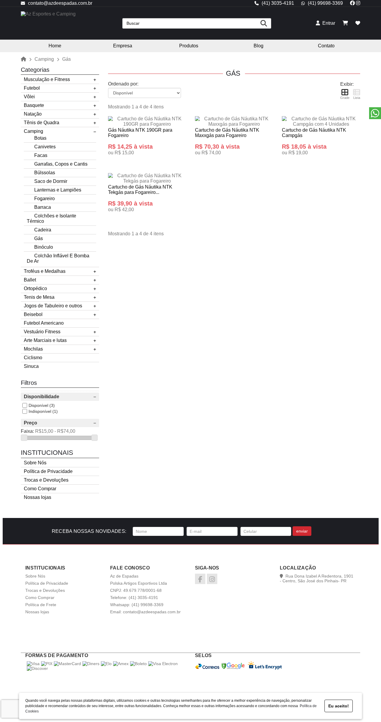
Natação (33, 113)
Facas (40, 155)
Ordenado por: (123, 83)
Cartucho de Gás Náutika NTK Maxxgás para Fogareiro (227, 132)
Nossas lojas (37, 497)
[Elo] (106, 663)
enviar (302, 531)
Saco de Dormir (50, 181)
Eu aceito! (338, 706)
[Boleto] (138, 663)
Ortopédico (35, 288)
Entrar (327, 23)
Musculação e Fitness (47, 79)
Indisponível (40, 411)
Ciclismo (33, 357)
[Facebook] (352, 3)
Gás (38, 238)
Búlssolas (44, 172)
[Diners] (90, 663)
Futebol (32, 88)
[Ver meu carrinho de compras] (345, 23)
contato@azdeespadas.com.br (60, 3)
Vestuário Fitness (42, 331)
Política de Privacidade (48, 471)
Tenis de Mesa (39, 297)
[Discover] (37, 668)
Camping (44, 59)
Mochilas (33, 348)
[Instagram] (358, 3)
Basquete (34, 105)
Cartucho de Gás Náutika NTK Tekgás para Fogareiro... (140, 189)
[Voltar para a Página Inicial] (23, 59)
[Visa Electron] (163, 663)
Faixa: (27, 431)
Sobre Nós (35, 462)
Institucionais (47, 452)
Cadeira (42, 229)
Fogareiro (44, 198)
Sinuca (31, 366)
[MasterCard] (67, 663)
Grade (344, 97)
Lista (356, 97)
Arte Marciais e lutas (45, 340)
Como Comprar (40, 488)
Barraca (42, 207)
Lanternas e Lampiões (57, 189)
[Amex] (121, 663)
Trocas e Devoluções (46, 480)
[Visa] (33, 663)
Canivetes (45, 146)
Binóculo (43, 247)
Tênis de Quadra (41, 122)
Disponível (38, 405)
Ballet (30, 279)
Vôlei (29, 96)
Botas (40, 138)
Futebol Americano (44, 323)
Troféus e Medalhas (44, 271)
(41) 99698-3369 (325, 3)
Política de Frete (40, 604)
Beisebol (33, 314)
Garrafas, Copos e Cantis (61, 164)
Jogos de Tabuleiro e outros (53, 305)
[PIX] (46, 663)
